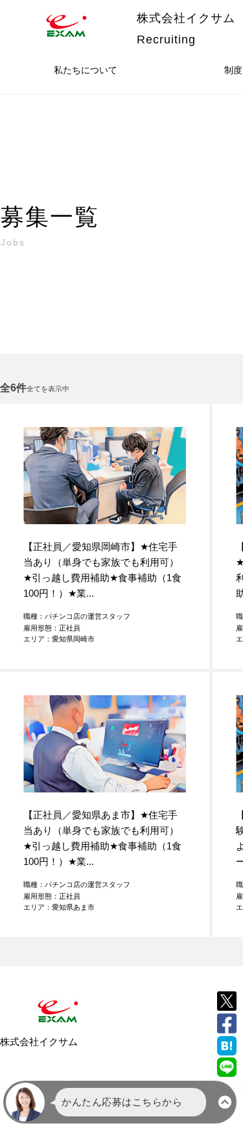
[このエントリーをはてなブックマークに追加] (227, 1045)
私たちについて (85, 70)
